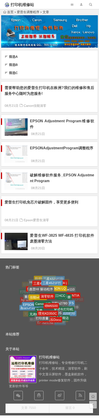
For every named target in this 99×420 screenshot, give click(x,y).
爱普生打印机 (63, 306)
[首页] (93, 396)
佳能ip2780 (59, 299)
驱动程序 (46, 286)
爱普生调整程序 (28, 12)
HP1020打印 (66, 312)
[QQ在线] (39, 395)
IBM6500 (51, 302)
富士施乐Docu (51, 317)
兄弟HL (34, 312)
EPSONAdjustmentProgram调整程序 (61, 148)
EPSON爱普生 (33, 302)
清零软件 (47, 292)
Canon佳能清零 (35, 105)
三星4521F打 (51, 280)
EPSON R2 (45, 321)
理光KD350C (47, 310)
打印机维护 (28, 291)
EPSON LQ (58, 285)
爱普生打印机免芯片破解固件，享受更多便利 (41, 202)
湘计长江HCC (55, 292)
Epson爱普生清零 (36, 220)
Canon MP (43, 300)
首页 (10, 12)
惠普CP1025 (29, 306)
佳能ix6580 (38, 294)
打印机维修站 (22, 5)
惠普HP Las (37, 286)
